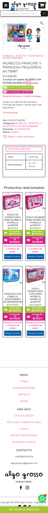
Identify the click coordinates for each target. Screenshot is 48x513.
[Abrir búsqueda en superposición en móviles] (24, 13)
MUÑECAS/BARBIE (13, 58)
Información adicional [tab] (18, 149)
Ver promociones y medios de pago (22, 96)
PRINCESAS (24, 129)
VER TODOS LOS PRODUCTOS (24, 509)
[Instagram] (27, 488)
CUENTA (24, 429)
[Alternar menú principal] (6, 5)
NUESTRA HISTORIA (24, 388)
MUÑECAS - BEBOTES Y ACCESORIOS (23, 56)
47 (15, 129)
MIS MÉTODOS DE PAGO (24, 435)
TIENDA (24, 381)
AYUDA (24, 401)
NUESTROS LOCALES (24, 442)
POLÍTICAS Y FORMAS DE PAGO (24, 422)
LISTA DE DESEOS (24, 415)
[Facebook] (21, 488)
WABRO (14, 132)
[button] (24, 136)
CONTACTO (24, 394)
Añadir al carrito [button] (13, 256)
